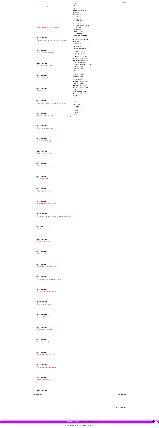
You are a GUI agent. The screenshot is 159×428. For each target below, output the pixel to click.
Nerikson (36, 405)
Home (35, 15)
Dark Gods (36, 409)
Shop (75, 5)
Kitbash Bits (37, 418)
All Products (122, 399)
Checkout (122, 405)
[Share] (153, 2)
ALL (74, 9)
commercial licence (73, 422)
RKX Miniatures (38, 410)
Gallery (123, 414)
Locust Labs (37, 407)
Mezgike (36, 397)
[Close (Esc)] (157, 2)
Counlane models (39, 401)
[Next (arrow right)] (156, 214)
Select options (41, 38)
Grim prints (36, 403)
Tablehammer (37, 416)
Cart (124, 403)
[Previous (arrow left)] (3, 214)
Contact (123, 416)
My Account (122, 401)
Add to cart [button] (40, 226)
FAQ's (124, 412)
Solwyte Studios (38, 412)
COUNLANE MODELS (79, 11)
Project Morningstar (39, 399)
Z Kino (35, 414)
